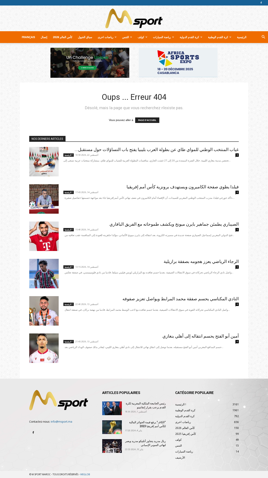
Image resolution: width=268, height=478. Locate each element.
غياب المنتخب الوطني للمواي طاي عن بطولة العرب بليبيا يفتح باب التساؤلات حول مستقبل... (157, 149)
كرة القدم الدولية (189, 37)
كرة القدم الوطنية (218, 37)
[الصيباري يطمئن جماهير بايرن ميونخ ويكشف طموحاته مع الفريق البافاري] (44, 236)
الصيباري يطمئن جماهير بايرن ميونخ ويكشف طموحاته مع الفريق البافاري (174, 224)
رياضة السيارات (162, 37)
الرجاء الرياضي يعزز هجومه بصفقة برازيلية (201, 261)
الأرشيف (180, 457)
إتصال (44, 37)
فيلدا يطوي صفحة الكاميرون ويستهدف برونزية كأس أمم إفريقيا (183, 186)
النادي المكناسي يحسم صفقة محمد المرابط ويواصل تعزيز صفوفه (180, 298)
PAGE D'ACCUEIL (147, 120)
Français (28, 37)
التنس (125, 37)
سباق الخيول (85, 37)
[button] (263, 37)
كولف (141, 37)
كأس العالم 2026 (62, 37)
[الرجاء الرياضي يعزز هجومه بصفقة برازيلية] (44, 273)
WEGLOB (85, 474)
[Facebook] (261, 2)
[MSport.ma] (134, 18)
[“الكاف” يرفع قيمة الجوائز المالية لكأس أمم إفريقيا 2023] (112, 427)
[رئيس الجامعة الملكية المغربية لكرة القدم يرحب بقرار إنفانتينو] (112, 408)
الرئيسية (241, 37)
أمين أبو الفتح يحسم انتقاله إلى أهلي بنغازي (200, 336)
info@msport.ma (61, 421)
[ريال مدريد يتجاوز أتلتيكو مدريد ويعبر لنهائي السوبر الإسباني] (112, 446)
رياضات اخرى (105, 37)
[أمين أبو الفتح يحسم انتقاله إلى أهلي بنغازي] (44, 348)
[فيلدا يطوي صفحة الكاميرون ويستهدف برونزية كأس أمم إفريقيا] (44, 199)
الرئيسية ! (69, 155)
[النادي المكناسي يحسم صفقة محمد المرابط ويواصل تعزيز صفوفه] (44, 311)
